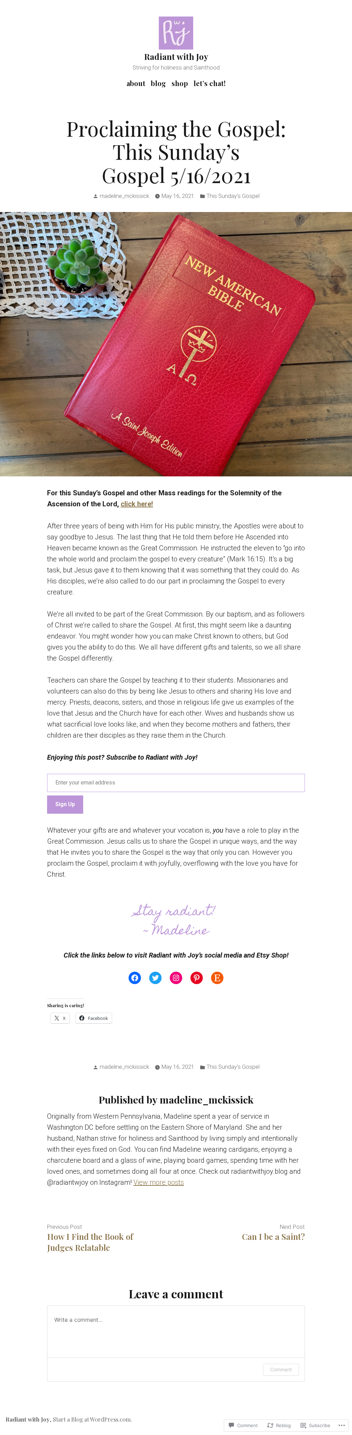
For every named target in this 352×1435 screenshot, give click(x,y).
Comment (281, 1369)
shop (180, 83)
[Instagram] (176, 978)
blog (158, 83)
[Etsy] (217, 978)
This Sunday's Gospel (233, 196)
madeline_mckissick (124, 196)
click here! (137, 504)
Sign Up (65, 804)
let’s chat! (210, 83)
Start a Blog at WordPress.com (92, 1419)
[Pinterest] (196, 978)
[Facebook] (135, 978)
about (135, 83)
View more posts (158, 1182)
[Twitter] (155, 978)
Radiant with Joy (176, 56)
